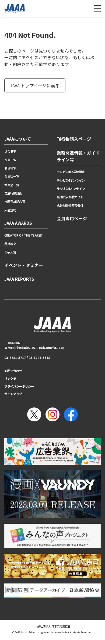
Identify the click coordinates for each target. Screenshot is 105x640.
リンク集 (10, 378)
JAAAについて (17, 139)
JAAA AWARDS (18, 223)
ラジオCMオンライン (71, 188)
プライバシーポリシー (19, 386)
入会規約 (10, 210)
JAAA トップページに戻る (35, 85)
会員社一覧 (11, 176)
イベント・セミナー (23, 265)
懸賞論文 (10, 244)
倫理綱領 (10, 168)
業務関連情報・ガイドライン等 (78, 156)
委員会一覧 (11, 185)
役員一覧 (10, 160)
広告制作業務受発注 (70, 205)
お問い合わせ (13, 371)
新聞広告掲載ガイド (70, 197)
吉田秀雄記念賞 (14, 201)
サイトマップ (13, 394)
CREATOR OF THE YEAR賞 (23, 235)
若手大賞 (10, 252)
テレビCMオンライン (71, 180)
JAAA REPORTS (19, 279)
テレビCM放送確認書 (71, 172)
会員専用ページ (72, 218)
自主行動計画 (13, 193)
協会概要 (10, 151)
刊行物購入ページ (74, 139)
